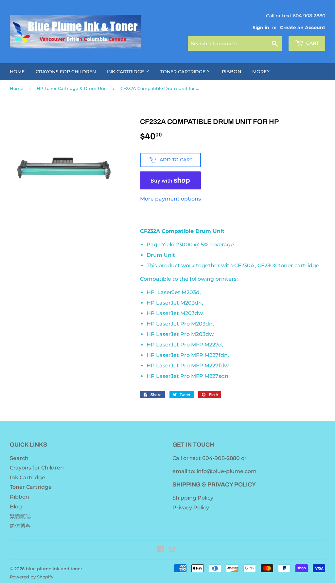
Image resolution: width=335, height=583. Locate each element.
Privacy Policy (190, 507)
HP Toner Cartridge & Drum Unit (72, 88)
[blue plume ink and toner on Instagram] (171, 550)
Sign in (261, 27)
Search (19, 458)
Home (17, 72)
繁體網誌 (20, 516)
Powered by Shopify (31, 576)
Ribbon (231, 72)
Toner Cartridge (183, 72)
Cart (312, 43)
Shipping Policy (192, 498)
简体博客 (20, 526)
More (259, 72)
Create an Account (302, 27)
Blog (16, 507)
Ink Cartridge (126, 72)
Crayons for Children (66, 72)
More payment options (170, 199)
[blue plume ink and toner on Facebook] (160, 550)
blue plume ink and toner (54, 568)
